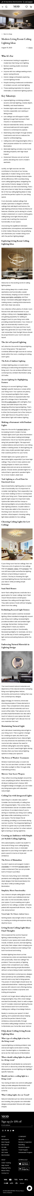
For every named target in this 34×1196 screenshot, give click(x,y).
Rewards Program (24, 1147)
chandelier (5, 867)
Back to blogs (8, 34)
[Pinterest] (5, 1130)
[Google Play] (25, 1169)
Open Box (4, 1150)
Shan (3, 701)
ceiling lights (12, 402)
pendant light (23, 867)
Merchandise (5, 1155)
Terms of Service (7, 1192)
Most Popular (5, 1142)
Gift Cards (4, 1152)
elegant (10, 569)
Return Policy (5, 1170)
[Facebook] (8, 1130)
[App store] (25, 1164)
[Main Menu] (2, 7)
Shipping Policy (6, 1168)
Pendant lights (22, 314)
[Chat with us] (29, 1188)
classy (16, 569)
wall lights (17, 297)
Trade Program (23, 1150)
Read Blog (21, 1145)
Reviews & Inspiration (25, 1142)
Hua (9, 701)
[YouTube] (13, 1130)
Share (30, 48)
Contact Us (5, 1173)
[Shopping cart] (31, 6)
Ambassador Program (25, 1152)
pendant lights (22, 429)
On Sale (3, 1147)
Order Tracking (6, 1163)
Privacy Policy (19, 1191)
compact (25, 569)
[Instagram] (2, 1130)
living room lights (7, 297)
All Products (5, 1139)
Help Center (5, 1165)
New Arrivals (5, 1145)
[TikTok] (10, 1130)
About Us (21, 1139)
